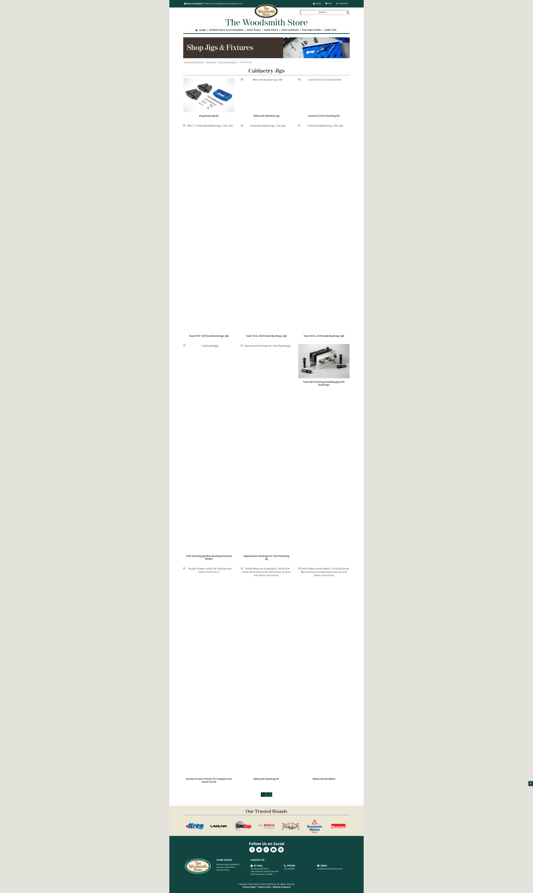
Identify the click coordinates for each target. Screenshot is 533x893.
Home (202, 30)
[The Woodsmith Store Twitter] (259, 850)
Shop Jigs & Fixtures (227, 62)
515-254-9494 (289, 868)
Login (318, 3)
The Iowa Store (311, 30)
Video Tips (330, 30)
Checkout (343, 3)
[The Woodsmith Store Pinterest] (281, 850)
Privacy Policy (249, 887)
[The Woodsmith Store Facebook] (252, 850)
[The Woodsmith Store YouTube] (273, 850)
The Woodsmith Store (194, 62)
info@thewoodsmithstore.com (330, 868)
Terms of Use (264, 887)
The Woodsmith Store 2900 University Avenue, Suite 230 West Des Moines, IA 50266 (264, 871)
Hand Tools (271, 30)
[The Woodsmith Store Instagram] (266, 850)
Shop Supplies (290, 30)
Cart (329, 3)
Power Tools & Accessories (226, 30)
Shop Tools (254, 30)
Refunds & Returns (282, 887)
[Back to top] (530, 783)
